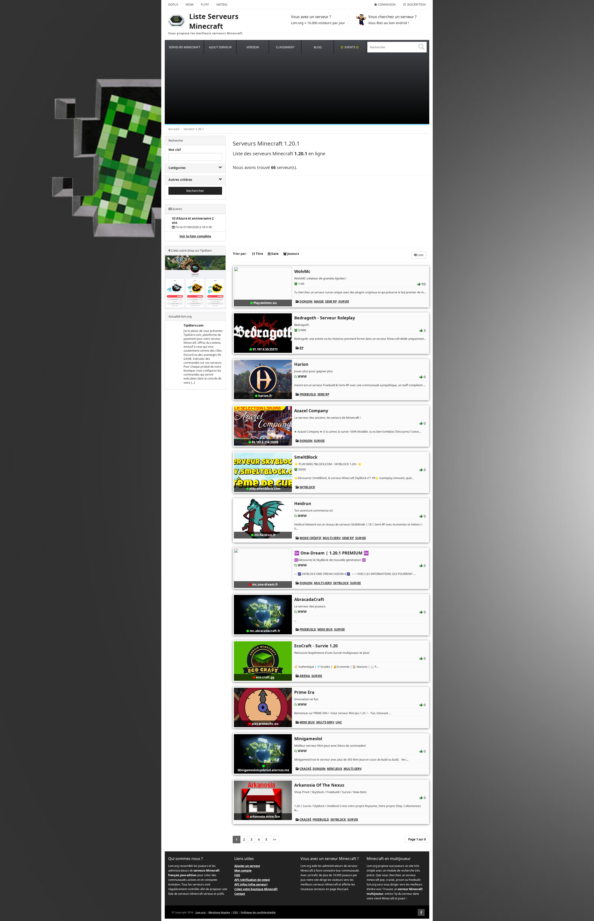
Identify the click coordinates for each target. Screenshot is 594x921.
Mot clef (174, 150)
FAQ (237, 875)
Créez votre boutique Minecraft (256, 889)
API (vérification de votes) (252, 880)
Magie (319, 301)
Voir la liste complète (195, 236)
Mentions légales (219, 912)
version (189, 129)
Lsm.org (200, 912)
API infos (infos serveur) (251, 884)
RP (301, 348)
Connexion (387, 4)
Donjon (306, 301)
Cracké (305, 769)
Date (275, 254)
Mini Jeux (325, 629)
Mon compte (243, 870)
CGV (235, 912)
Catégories (177, 167)
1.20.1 (199, 129)
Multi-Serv (332, 538)
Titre (259, 254)
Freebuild (308, 394)
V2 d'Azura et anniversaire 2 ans (192, 220)
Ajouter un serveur (247, 866)
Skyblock (307, 487)
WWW (302, 376)
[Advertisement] (304, 89)
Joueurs (293, 254)
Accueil (173, 129)
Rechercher (195, 190)
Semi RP (331, 301)
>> (274, 839)
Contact (239, 894)
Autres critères (180, 179)
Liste (420, 255)
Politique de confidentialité (258, 912)
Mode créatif (310, 538)
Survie (343, 301)
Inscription (416, 4)
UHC (339, 722)
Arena (305, 676)
